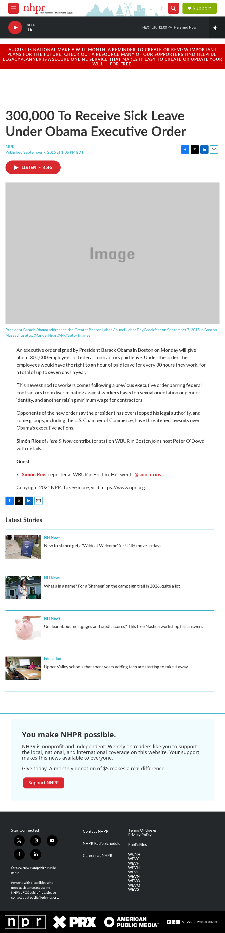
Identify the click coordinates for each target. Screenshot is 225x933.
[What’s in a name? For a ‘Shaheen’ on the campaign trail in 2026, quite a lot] (23, 587)
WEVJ (133, 872)
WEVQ (134, 885)
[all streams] (217, 27)
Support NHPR (44, 783)
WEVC (134, 859)
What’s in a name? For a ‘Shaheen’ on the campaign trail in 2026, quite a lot (112, 585)
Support (202, 8)
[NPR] (25, 922)
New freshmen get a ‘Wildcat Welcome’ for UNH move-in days (102, 545)
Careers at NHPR (97, 855)
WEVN (134, 876)
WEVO (134, 881)
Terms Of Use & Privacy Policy (142, 832)
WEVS (133, 889)
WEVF (133, 863)
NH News (52, 537)
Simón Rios (34, 474)
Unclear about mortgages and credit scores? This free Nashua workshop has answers (123, 626)
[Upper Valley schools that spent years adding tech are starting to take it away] (23, 668)
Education (52, 658)
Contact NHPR (95, 831)
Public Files (137, 844)
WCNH (134, 854)
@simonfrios (147, 474)
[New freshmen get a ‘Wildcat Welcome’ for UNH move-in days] (23, 547)
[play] (15, 27)
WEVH (134, 867)
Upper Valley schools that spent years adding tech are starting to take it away (116, 666)
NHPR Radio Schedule (101, 843)
